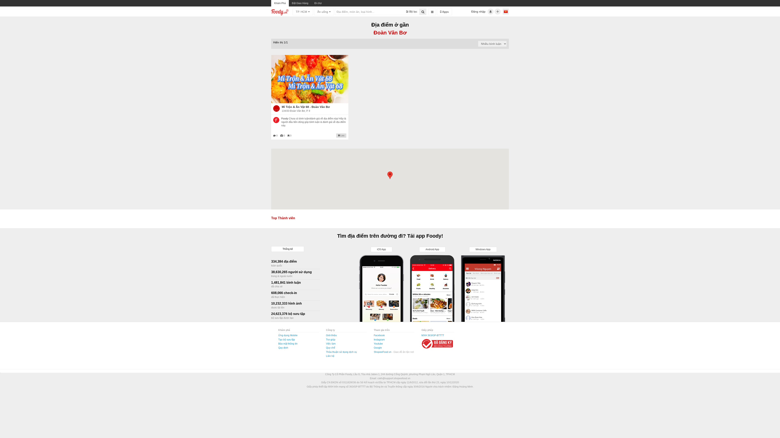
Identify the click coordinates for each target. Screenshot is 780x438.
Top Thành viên (283, 218)
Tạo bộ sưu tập (286, 339)
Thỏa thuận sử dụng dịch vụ (341, 352)
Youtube (378, 343)
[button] (390, 175)
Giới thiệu (331, 335)
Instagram (379, 339)
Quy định (283, 347)
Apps (445, 11)
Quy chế (330, 347)
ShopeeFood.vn (383, 352)
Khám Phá (280, 3)
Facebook (379, 335)
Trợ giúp (330, 339)
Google (378, 347)
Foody (284, 118)
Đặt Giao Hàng (300, 3)
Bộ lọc (412, 11)
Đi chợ (318, 3)
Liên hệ (330, 356)
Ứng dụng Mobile (288, 335)
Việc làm (331, 343)
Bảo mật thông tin (288, 343)
